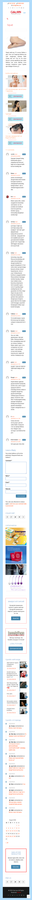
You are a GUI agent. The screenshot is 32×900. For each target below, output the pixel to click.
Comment (8, 460)
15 (16, 831)
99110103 (12, 3)
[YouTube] (15, 8)
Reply (24, 154)
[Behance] (23, 8)
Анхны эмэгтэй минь (15, 728)
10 (6, 831)
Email (7, 482)
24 (6, 836)
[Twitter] (13, 8)
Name (7, 476)
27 (12, 836)
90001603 (21, 3)
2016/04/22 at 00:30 (15, 156)
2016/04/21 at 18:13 (15, 315)
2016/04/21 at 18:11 (15, 333)
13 (12, 831)
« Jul (6, 842)
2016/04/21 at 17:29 (15, 379)
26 (10, 836)
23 (19, 833)
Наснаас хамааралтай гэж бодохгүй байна (13, 137)
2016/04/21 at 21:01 (15, 223)
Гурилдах (8, 114)
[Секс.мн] (16, 12)
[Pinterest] (19, 8)
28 (14, 836)
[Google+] (11, 8)
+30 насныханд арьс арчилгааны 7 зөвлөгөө (15, 90)
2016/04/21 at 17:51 (15, 364)
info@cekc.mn (17, 5)
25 (8, 836)
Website (7, 489)
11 (8, 831)
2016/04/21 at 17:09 (15, 418)
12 (10, 831)
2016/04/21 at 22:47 (15, 175)
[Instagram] (21, 8)
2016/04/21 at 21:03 (15, 198)
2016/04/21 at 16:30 (15, 441)
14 (14, 831)
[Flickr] (17, 8)
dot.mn (19, 892)
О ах (24, 784)
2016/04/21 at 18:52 (15, 254)
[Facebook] (8, 8)
